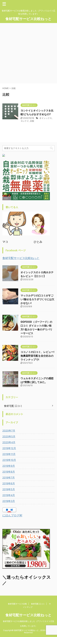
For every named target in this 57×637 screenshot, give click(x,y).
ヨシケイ (25, 121)
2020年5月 (8, 436)
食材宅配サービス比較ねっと (28, 19)
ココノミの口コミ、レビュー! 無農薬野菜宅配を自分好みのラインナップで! (37, 355)
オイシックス (45, 118)
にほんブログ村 (12, 515)
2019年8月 (8, 471)
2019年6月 (8, 483)
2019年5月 (8, 489)
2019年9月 (8, 465)
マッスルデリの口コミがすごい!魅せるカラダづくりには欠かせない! (37, 299)
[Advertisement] (28, 53)
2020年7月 (8, 430)
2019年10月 (9, 460)
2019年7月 (8, 477)
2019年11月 (9, 454)
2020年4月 (8, 442)
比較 (32, 121)
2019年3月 (8, 501)
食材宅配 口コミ (38, 604)
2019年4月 (8, 495)
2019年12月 (9, 448)
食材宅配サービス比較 (17, 604)
